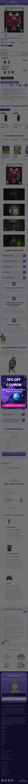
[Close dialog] (25, 377)
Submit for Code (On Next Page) (14, 405)
